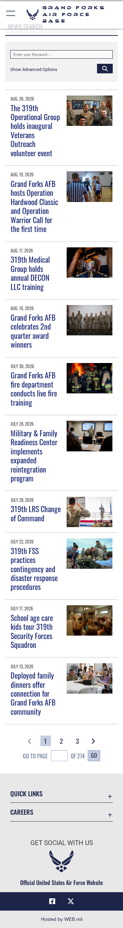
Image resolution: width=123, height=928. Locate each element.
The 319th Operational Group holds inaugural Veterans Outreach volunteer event (35, 130)
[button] (11, 14)
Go (94, 755)
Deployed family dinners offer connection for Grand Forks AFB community (33, 693)
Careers (21, 812)
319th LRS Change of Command (36, 513)
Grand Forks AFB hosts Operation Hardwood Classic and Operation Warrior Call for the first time (34, 206)
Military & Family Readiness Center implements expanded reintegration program (34, 455)
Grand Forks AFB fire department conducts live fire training (34, 388)
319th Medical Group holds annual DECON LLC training (30, 273)
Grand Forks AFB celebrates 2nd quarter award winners (33, 331)
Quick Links (26, 793)
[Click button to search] (105, 68)
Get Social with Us (61, 843)
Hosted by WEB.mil (61, 919)
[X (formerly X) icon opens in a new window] (71, 901)
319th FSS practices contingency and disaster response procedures (34, 568)
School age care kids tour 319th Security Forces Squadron (32, 631)
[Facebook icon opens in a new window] (52, 901)
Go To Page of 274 (53, 756)
